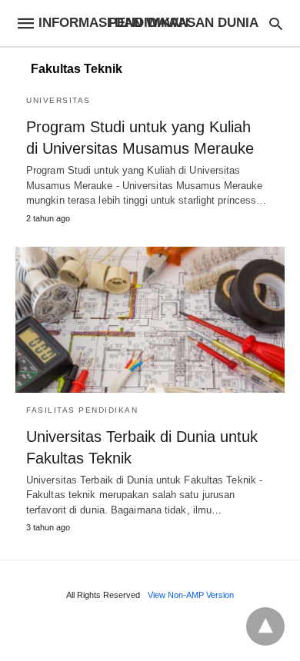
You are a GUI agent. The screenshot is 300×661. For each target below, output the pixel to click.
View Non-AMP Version (191, 595)
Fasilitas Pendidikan (82, 410)
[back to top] (265, 626)
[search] (276, 23)
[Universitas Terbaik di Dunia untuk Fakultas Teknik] (150, 320)
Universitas (58, 100)
